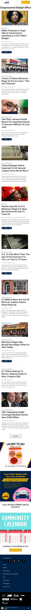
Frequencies (6, 580)
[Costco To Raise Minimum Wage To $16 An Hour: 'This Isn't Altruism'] (15, 66)
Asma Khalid (4, 41)
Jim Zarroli (4, 308)
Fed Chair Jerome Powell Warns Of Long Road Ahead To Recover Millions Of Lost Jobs (15, 123)
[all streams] (29, 608)
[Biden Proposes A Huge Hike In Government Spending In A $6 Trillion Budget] (15, 18)
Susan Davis (4, 379)
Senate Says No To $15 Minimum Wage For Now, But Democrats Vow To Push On (14, 210)
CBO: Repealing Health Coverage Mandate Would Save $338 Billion (15, 415)
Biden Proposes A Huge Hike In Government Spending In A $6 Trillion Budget (14, 34)
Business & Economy (7, 76)
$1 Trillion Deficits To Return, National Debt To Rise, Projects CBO (14, 374)
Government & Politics (7, 369)
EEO (4, 577)
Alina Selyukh (4, 87)
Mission (5, 567)
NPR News (4, 28)
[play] (2, 608)
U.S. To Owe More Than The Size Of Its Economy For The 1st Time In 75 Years (15, 257)
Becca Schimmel (5, 350)
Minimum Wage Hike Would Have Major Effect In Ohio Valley (15, 345)
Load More (15, 436)
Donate (26, 2)
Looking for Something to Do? (15, 546)
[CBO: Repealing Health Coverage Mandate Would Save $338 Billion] (15, 399)
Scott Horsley (4, 130)
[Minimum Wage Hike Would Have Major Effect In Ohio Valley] (15, 329)
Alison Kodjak (4, 420)
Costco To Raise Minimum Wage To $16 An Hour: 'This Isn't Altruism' (15, 81)
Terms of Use (6, 586)
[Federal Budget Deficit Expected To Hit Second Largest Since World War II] (15, 153)
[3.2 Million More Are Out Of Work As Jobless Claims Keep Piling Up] (15, 287)
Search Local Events (15, 550)
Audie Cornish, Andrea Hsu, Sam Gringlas (10, 217)
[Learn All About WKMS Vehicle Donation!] (15, 486)
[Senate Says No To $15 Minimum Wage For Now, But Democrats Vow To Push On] (15, 194)
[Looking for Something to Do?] (15, 528)
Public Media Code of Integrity (10, 574)
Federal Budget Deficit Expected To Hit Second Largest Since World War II (15, 168)
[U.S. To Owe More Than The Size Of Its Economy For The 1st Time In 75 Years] (15, 241)
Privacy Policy (6, 570)
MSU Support (6, 583)
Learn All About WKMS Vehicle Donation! (15, 506)
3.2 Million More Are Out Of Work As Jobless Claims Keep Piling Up (15, 302)
